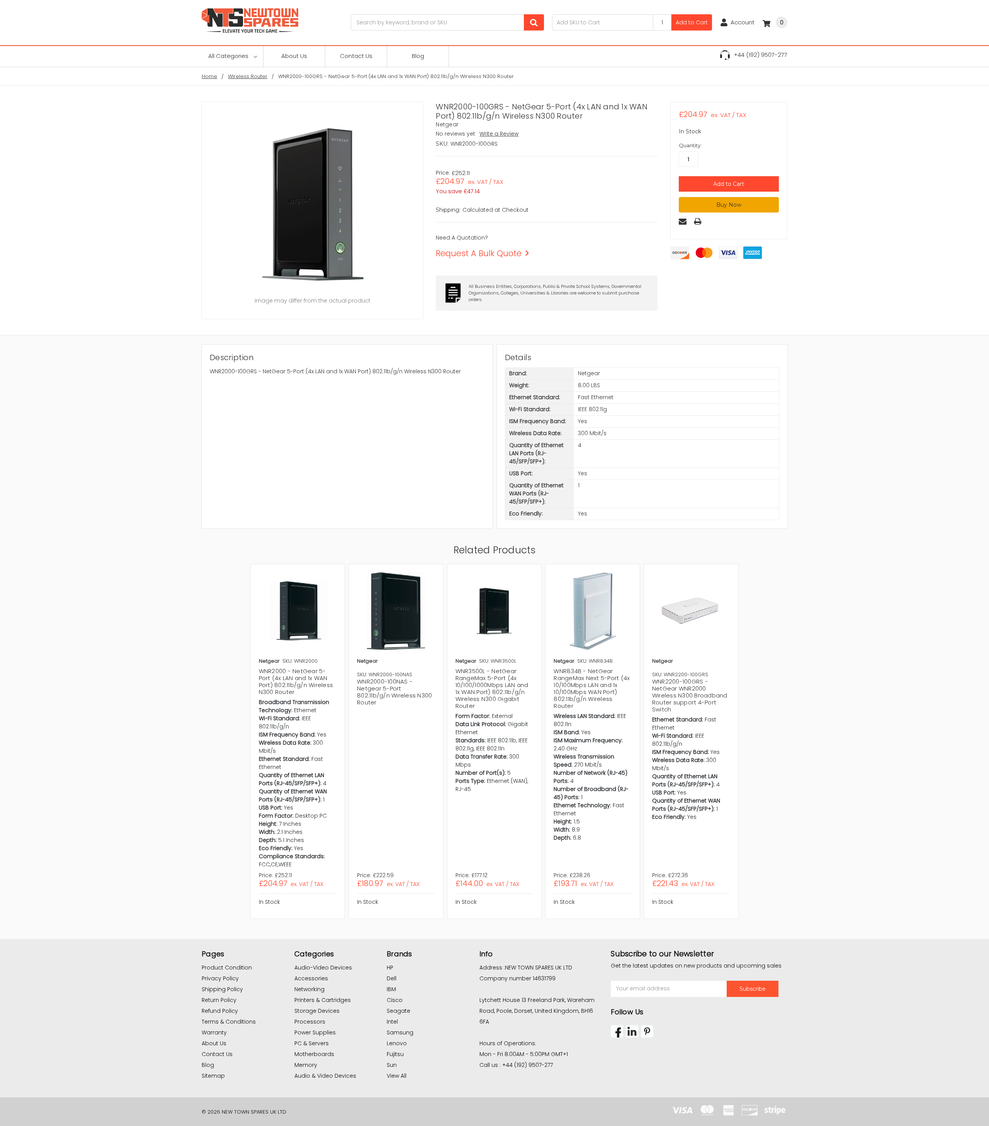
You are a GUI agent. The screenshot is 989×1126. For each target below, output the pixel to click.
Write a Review (498, 134)
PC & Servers (311, 1043)
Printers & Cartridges (322, 1000)
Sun (392, 1065)
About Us (294, 56)
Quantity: (690, 145)
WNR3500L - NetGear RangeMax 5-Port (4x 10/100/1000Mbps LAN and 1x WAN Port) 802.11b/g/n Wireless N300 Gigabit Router (491, 688)
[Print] (698, 221)
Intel (392, 1022)
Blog (418, 56)
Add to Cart (692, 22)
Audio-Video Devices (323, 967)
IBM (391, 989)
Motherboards (314, 1054)
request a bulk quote (479, 253)
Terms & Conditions (229, 1022)
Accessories (311, 978)
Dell (391, 978)
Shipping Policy (222, 989)
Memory (305, 1065)
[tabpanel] (297, 741)
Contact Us (356, 56)
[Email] (683, 221)
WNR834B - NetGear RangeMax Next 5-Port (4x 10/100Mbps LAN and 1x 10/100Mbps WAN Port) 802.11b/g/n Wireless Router (592, 688)
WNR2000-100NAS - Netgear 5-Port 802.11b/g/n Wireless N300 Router (394, 691)
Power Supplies (315, 1032)
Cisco (395, 1000)
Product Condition (227, 967)
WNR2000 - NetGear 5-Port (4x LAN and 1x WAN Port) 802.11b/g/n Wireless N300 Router (296, 681)
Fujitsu (395, 1054)
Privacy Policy (220, 978)
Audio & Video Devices (325, 1076)
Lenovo (397, 1043)
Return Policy (219, 1000)
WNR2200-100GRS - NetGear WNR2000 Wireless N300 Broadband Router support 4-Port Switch (689, 695)
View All (396, 1076)
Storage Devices (317, 1011)
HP (390, 967)
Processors (309, 1022)
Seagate (398, 1011)
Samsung (400, 1032)
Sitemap (213, 1076)
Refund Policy (220, 1011)
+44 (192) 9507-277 (760, 55)
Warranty (214, 1032)
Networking (309, 989)
